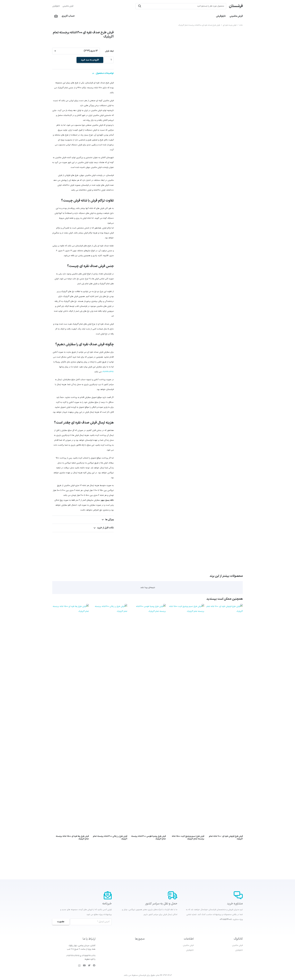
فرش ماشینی (68, 6)
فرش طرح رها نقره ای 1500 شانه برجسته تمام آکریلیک (72, 837)
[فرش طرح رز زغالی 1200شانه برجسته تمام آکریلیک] (109, 606)
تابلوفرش (56, 6)
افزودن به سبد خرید (90, 60)
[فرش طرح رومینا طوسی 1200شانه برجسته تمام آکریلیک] (147, 606)
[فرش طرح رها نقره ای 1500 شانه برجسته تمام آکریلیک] (70, 606)
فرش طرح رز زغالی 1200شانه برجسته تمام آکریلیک (110, 837)
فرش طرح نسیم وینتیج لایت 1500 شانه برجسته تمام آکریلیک (188, 837)
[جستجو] (139, 6)
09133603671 (108, 371)
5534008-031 (226, 919)
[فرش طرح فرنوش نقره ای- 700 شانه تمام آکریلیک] (224, 606)
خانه (241, 25)
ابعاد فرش (109, 51)
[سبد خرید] (56, 16)
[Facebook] (94, 965)
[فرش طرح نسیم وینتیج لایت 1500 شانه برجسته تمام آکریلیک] (186, 606)
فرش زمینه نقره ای (229, 25)
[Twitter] (89, 965)
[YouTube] (84, 965)
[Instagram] (79, 965)
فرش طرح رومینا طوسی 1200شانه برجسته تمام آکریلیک (148, 837)
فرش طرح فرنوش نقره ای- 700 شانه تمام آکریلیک (226, 837)
